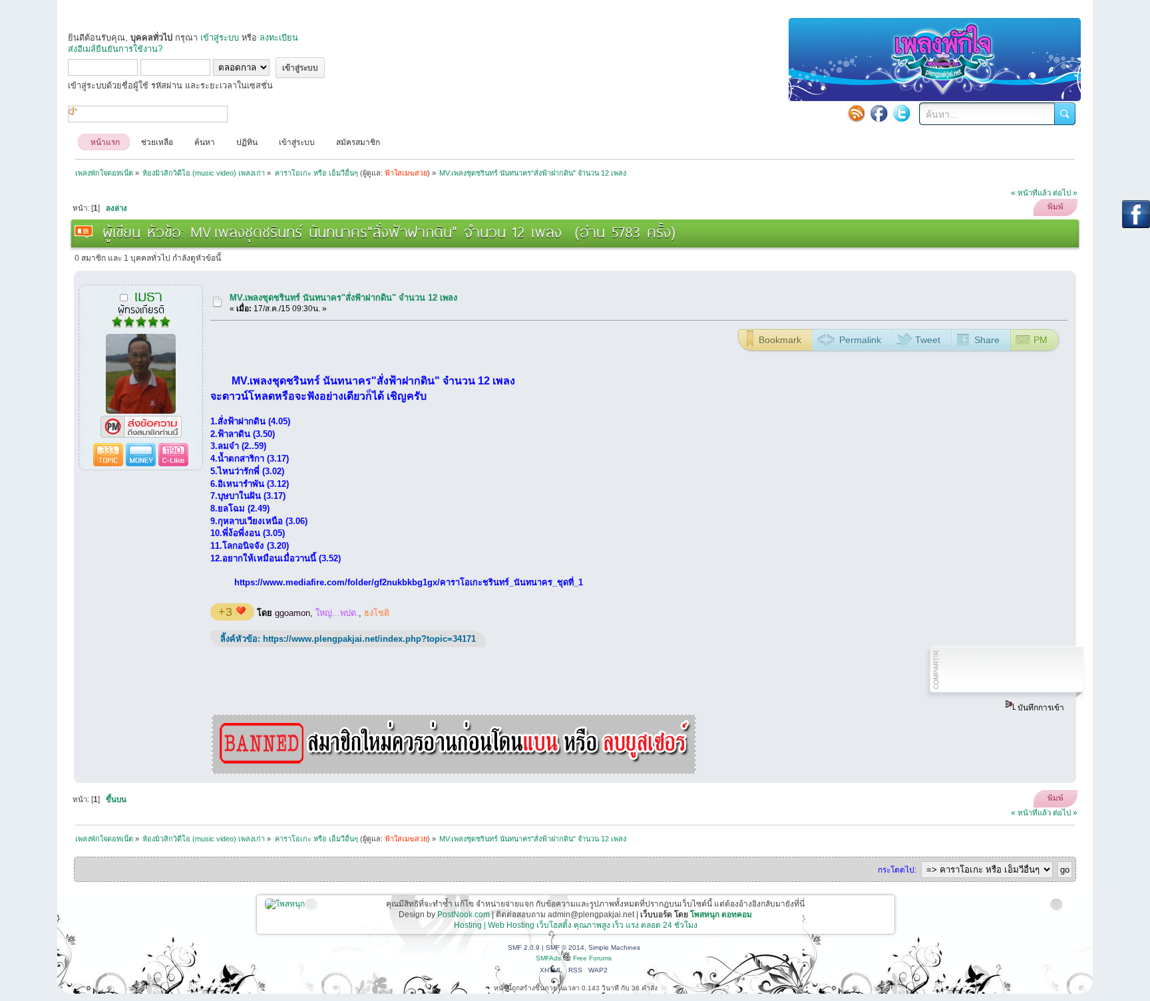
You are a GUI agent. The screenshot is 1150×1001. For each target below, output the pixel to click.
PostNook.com (463, 914)
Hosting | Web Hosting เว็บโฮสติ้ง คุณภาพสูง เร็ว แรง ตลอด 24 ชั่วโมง (575, 925)
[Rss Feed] (856, 113)
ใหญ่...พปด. (337, 613)
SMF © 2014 (565, 947)
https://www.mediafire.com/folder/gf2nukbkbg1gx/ (337, 582)
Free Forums (592, 958)
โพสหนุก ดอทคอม (721, 914)
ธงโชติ (376, 613)
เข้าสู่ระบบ (219, 38)
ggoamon (292, 613)
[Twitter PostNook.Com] (901, 113)
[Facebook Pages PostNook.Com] (879, 113)
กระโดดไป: (897, 870)
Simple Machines (614, 947)
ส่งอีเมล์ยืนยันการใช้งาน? (115, 49)
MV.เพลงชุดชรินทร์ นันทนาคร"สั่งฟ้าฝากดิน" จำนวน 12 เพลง (343, 298)
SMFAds (548, 958)
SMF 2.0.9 (524, 947)
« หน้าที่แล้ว (1031, 193)
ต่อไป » (1065, 193)
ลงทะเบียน (279, 38)
